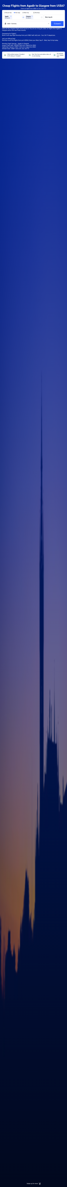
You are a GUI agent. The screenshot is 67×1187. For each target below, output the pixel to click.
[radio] (7, 12)
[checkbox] (36, 12)
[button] (52, 2)
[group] (13, 17)
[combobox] (13, 17)
